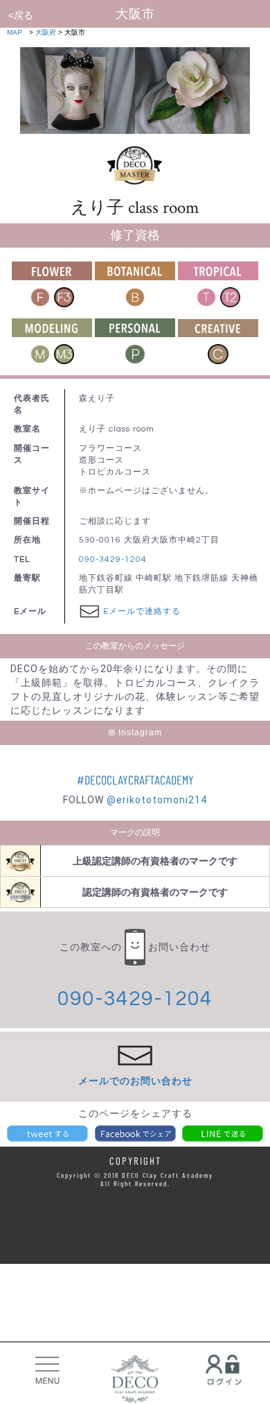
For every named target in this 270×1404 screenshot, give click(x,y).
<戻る (20, 15)
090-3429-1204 (113, 559)
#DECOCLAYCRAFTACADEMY (135, 779)
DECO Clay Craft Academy (135, 1379)
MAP (14, 32)
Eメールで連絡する (142, 611)
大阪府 (45, 32)
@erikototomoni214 (157, 799)
